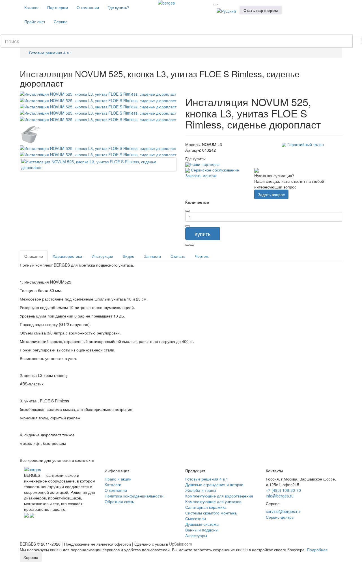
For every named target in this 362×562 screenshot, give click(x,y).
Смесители (195, 518)
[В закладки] (187, 245)
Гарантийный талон (305, 144)
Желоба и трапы (200, 490)
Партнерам (57, 7)
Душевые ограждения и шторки (214, 484)
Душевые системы (202, 524)
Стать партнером (261, 10)
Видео (128, 256)
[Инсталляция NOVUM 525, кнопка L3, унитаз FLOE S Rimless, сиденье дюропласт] (98, 93)
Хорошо (30, 557)
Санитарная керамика (206, 507)
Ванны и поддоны (201, 530)
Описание (33, 256)
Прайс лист (34, 21)
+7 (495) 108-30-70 (283, 490)
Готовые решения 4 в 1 (50, 52)
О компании (88, 7)
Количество (197, 202)
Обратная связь (119, 501)
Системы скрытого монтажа (211, 513)
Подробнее (317, 549)
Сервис (60, 21)
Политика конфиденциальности (134, 496)
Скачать (178, 256)
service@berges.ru (283, 511)
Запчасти (152, 256)
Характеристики (67, 256)
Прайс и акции (118, 479)
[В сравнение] (192, 245)
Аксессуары (196, 535)
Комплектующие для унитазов (213, 501)
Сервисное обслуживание (214, 170)
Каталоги (113, 484)
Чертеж (201, 256)
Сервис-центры (280, 517)
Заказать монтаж (200, 175)
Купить (202, 233)
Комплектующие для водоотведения (219, 496)
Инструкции (102, 256)
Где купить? (118, 7)
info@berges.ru (280, 496)
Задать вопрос (271, 194)
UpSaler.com (180, 544)
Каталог (31, 7)
